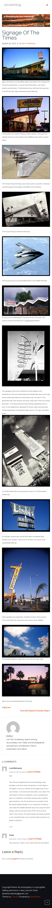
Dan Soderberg (28, 43)
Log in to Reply (34, 772)
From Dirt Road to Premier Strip (34, 711)
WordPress (35, 897)
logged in (15, 859)
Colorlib (15, 897)
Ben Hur (7, 707)
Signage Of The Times (20, 35)
